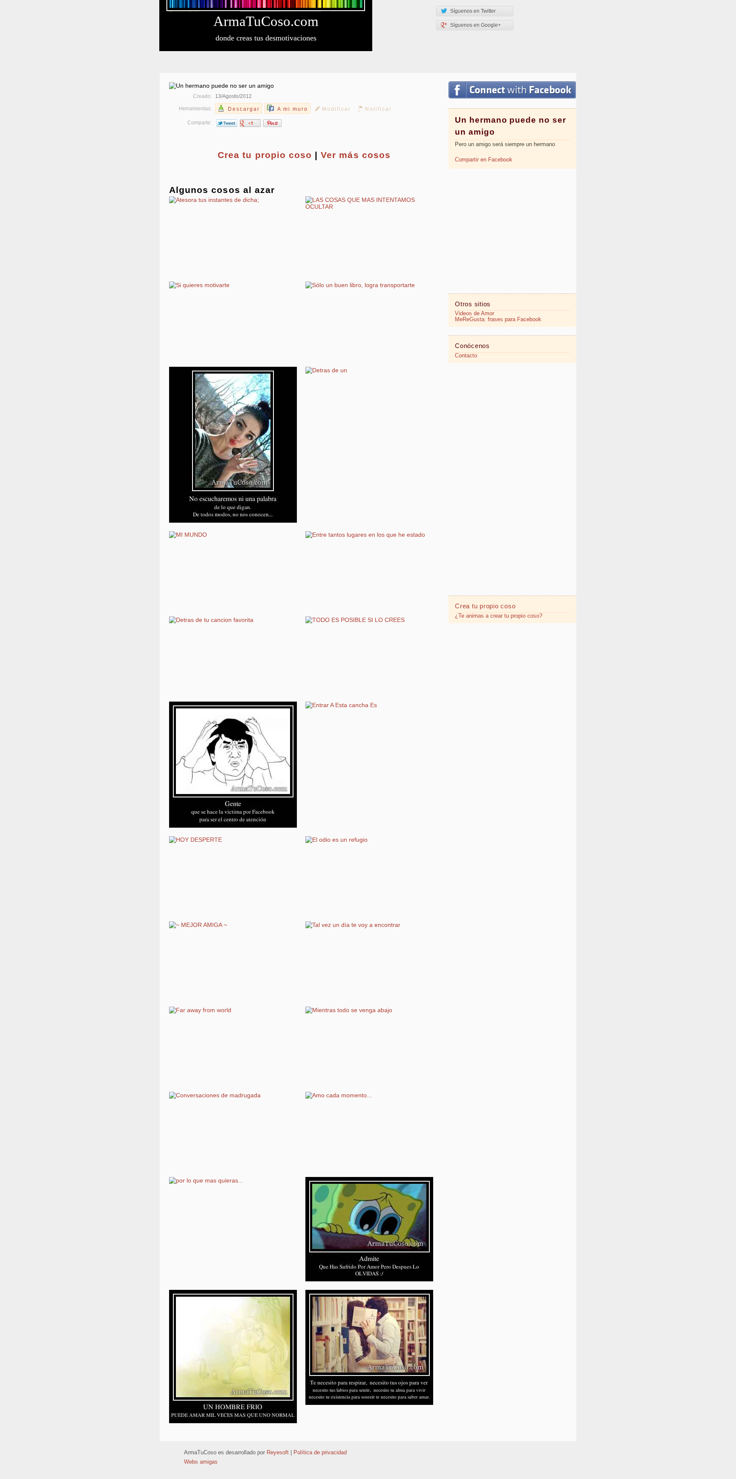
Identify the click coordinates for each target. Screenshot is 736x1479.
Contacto (466, 356)
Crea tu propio (265, 155)
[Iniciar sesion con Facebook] (512, 89)
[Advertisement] (512, 230)
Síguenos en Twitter (473, 11)
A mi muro (292, 109)
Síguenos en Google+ (475, 25)
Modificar (336, 109)
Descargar (244, 109)
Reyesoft (278, 1453)
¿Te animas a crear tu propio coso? (498, 616)
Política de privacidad (320, 1453)
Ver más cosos (356, 155)
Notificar (378, 109)
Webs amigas (201, 1462)
